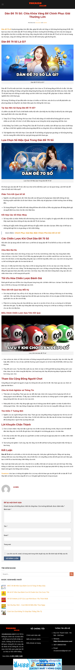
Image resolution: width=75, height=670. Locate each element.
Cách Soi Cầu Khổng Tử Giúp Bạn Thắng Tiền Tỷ (24, 611)
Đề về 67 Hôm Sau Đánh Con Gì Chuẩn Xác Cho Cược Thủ (28, 592)
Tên (5, 526)
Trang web (7, 544)
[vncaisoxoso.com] (37, 4)
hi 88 (12, 656)
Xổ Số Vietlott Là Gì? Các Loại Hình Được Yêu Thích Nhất (27, 599)
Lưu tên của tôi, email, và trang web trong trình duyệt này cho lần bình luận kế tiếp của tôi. (37, 553)
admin (45, 22)
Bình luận (7, 509)
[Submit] (72, 574)
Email (6, 535)
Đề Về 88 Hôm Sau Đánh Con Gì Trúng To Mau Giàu (26, 586)
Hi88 (16, 656)
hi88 (21, 656)
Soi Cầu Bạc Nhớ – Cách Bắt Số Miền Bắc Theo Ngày (26, 605)
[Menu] (2, 4)
